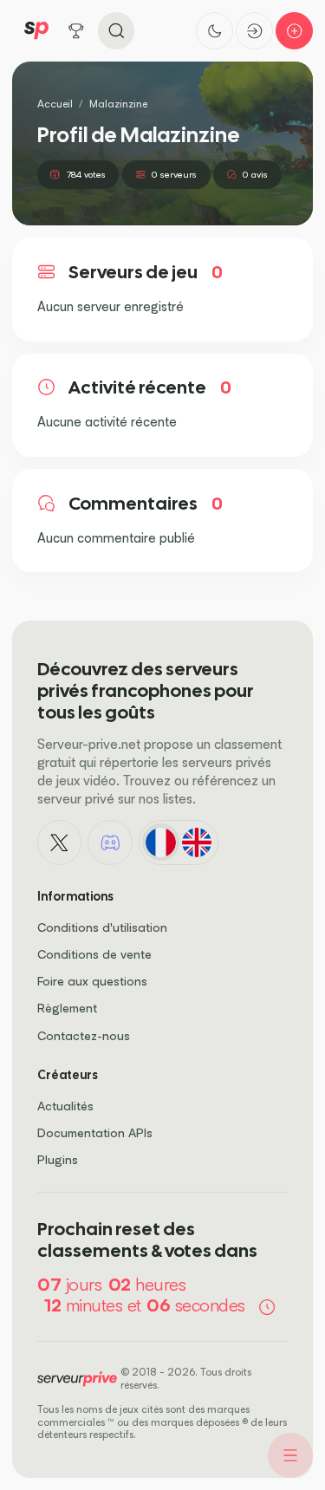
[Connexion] (254, 30)
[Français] (161, 842)
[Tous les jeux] (76, 30)
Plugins (57, 1159)
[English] (196, 842)
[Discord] (110, 842)
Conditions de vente (94, 954)
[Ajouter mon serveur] (294, 30)
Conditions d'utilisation (102, 927)
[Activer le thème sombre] (214, 31)
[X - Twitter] (59, 842)
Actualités (65, 1105)
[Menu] (290, 1455)
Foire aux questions (92, 980)
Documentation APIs (95, 1132)
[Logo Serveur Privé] (36, 31)
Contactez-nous (83, 1035)
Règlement (67, 1007)
